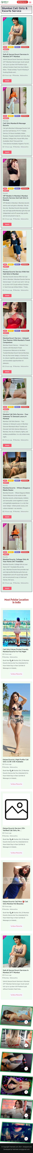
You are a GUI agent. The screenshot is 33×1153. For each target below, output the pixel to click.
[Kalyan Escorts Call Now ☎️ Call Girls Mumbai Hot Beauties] (16, 880)
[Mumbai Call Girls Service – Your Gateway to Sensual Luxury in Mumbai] (14, 391)
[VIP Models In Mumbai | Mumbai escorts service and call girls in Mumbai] (14, 172)
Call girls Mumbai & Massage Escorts (14, 124)
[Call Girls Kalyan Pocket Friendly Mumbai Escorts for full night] (16, 628)
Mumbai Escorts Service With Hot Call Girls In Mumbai (16, 273)
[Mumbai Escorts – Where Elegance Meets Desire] (14, 465)
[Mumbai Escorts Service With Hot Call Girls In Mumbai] (14, 246)
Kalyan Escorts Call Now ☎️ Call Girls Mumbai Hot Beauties (15, 902)
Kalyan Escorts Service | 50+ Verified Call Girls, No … (14, 829)
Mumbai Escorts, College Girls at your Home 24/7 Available (16, 560)
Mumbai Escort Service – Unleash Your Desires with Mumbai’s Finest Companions (16, 340)
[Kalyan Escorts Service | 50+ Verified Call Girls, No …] (16, 809)
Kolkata (6, 1067)
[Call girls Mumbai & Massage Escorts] (14, 100)
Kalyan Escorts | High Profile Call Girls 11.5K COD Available (16, 760)
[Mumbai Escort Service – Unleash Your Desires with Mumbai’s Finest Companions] (14, 315)
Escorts (5, 193)
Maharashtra (24, 75)
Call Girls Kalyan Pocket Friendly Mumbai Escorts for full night (15, 650)
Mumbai (16, 75)
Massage (6, 121)
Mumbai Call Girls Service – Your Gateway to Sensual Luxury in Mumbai (15, 416)
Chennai (6, 1137)
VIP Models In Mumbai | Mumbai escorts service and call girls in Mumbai (15, 198)
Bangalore (8, 1091)
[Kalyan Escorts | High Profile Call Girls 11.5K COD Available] (16, 720)
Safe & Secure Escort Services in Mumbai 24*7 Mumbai (16, 55)
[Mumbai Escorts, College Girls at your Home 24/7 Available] (14, 536)
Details (7, 81)
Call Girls (6, 52)
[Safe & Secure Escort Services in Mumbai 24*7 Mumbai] (14, 31)
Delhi (5, 1044)
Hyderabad (8, 1114)
